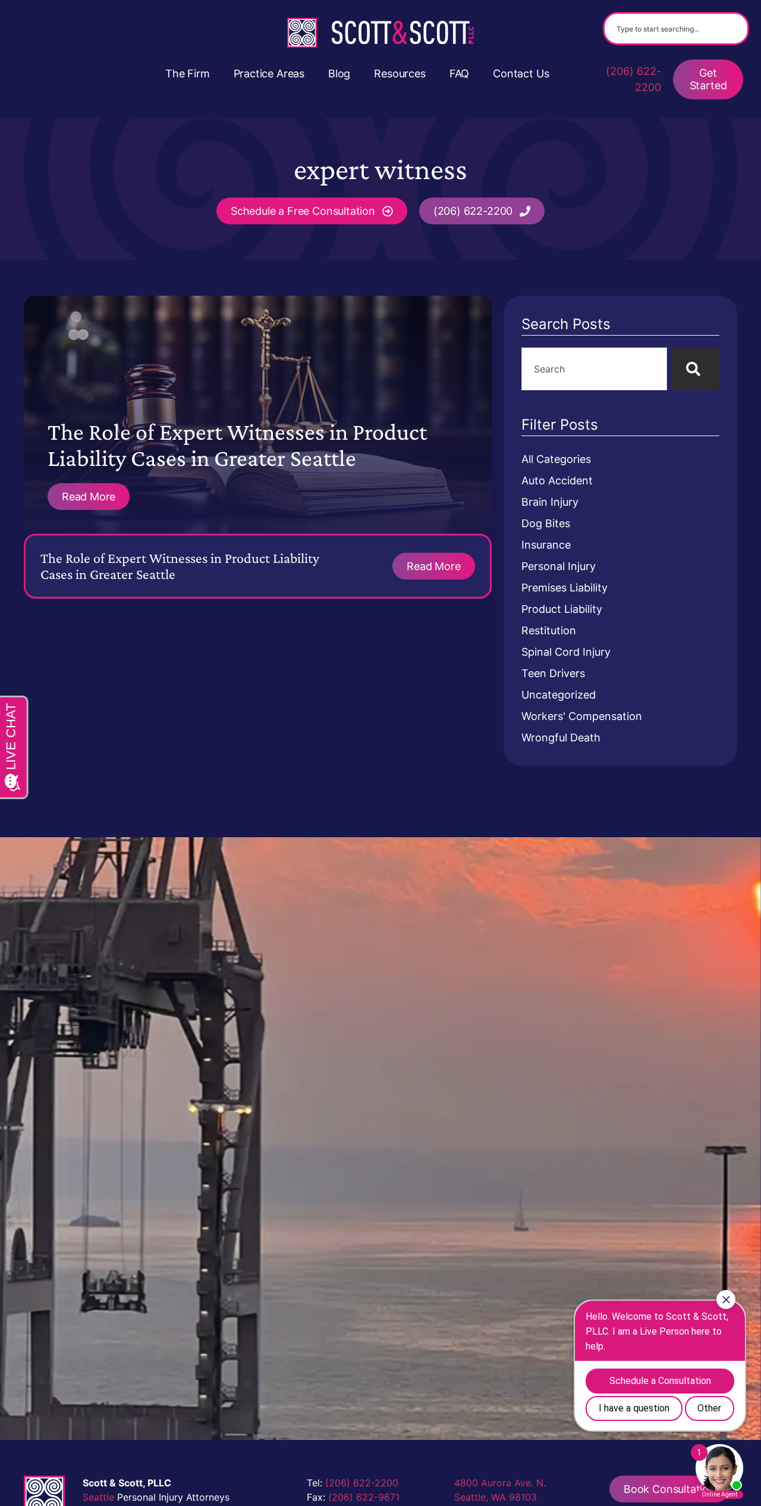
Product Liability (561, 609)
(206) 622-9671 (364, 1497)
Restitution (548, 630)
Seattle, (471, 1497)
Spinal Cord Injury (566, 652)
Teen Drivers (553, 673)
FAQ (459, 73)
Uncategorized (558, 695)
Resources (399, 73)
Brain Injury (549, 502)
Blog (339, 73)
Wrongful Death (560, 737)
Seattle (98, 1497)
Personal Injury (558, 566)
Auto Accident (557, 480)
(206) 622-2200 (633, 79)
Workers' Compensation (581, 716)
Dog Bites (545, 523)
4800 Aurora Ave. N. (500, 1483)
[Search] (695, 368)
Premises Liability (564, 588)
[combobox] (676, 28)
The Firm (187, 73)
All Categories (556, 459)
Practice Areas (269, 73)
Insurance (546, 545)
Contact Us (521, 73)
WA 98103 (514, 1497)
